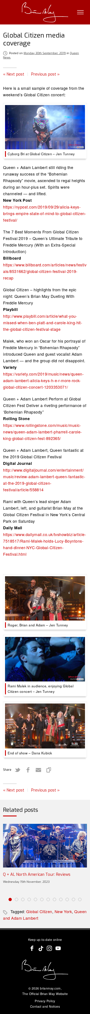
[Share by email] (38, 770)
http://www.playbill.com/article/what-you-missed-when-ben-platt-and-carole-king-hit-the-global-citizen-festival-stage (42, 322)
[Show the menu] (80, 12)
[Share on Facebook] (28, 770)
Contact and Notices (45, 1006)
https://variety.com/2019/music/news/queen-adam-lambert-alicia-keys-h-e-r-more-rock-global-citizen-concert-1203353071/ (43, 380)
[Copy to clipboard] (49, 770)
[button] (10, 899)
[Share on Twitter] (17, 770)
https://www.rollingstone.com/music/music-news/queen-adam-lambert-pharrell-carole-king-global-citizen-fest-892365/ (42, 431)
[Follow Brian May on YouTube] (58, 948)
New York (63, 911)
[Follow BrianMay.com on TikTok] (40, 948)
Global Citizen (39, 911)
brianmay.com (50, 988)
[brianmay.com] (45, 12)
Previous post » (45, 74)
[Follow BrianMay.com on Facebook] (32, 948)
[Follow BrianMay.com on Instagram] (49, 948)
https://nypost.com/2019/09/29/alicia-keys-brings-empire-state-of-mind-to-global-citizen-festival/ (44, 213)
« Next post (13, 74)
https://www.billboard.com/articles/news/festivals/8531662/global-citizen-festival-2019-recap (45, 271)
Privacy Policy (45, 1001)
